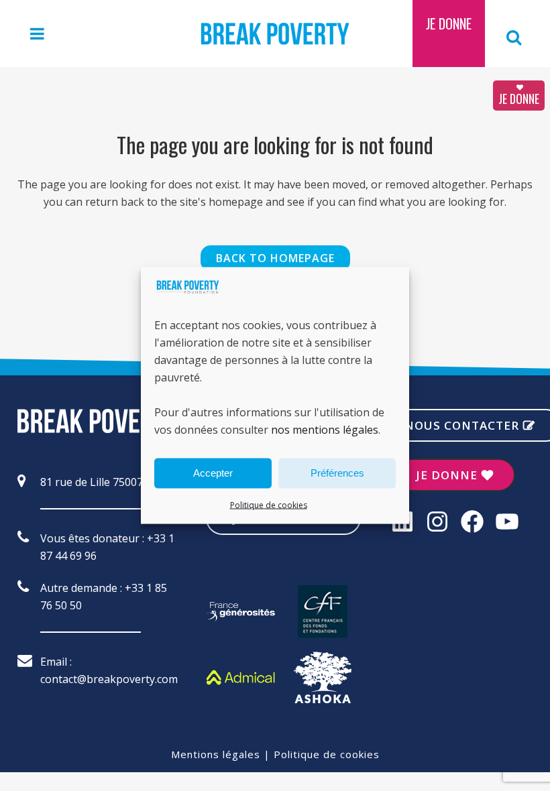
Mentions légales (215, 754)
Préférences (337, 473)
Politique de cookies (268, 504)
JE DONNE (518, 98)
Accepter (213, 473)
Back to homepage (275, 258)
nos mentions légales (324, 429)
